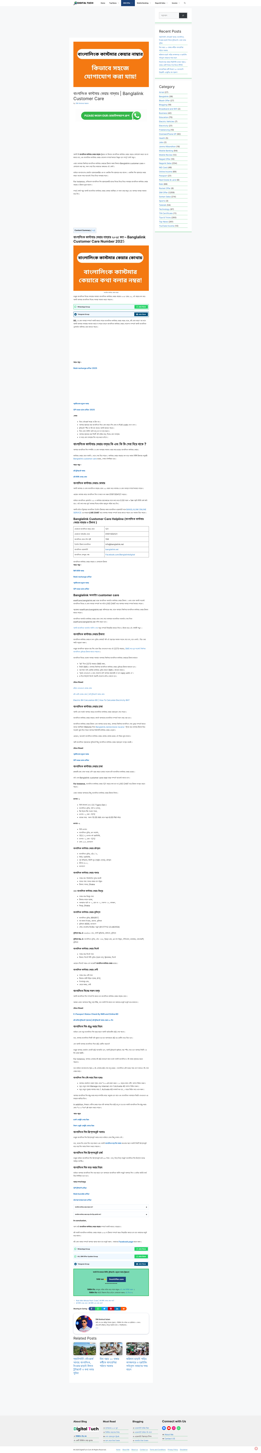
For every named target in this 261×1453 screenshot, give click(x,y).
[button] (185, 3)
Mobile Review (165, 155)
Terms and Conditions (158, 1450)
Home (103, 3)
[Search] (183, 15)
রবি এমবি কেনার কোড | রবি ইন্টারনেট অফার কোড (89, 694)
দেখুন (93, 230)
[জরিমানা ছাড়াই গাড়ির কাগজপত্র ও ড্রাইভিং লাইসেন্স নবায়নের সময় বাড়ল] (137, 1353)
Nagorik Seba (160, 3)
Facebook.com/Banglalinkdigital (120, 554)
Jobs (161, 142)
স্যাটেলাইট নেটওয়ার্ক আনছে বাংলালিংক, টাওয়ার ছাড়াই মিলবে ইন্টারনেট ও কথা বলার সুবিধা (83, 1366)
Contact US (169, 1438)
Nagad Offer (164, 159)
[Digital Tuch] (83, 3)
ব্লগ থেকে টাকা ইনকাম (112, 1440)
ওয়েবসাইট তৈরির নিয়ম (142, 1428)
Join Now (142, 307)
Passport (163, 176)
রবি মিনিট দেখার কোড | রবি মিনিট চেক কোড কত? (89, 1303)
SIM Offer (126, 3)
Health (162, 138)
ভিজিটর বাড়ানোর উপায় (112, 1432)
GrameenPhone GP (167, 134)
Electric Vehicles (166, 121)
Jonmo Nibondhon (167, 146)
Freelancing (164, 130)
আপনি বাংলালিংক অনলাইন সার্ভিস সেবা (85, 628)
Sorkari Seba (165, 197)
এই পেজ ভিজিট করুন (127, 1289)
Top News (112, 3)
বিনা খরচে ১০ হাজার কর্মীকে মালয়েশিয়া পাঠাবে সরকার (109, 1362)
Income (174, 3)
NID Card (163, 167)
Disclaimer (184, 1450)
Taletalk (162, 205)
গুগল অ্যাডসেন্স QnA (112, 1436)
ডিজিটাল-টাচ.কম (81, 1436)
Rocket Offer (165, 188)
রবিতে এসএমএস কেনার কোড (82, 688)
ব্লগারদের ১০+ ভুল (111, 1428)
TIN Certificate (166, 213)
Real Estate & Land (167, 180)
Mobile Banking (142, 3)
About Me (168, 1434)
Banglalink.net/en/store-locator (110, 727)
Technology (164, 209)
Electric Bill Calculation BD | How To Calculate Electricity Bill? (101, 700)
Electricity (163, 126)
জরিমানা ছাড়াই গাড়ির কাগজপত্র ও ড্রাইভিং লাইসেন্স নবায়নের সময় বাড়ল (137, 1364)
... (97, 1327)
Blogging (163, 105)
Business (163, 113)
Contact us (144, 1450)
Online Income (165, 171)
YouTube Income (166, 226)
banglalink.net (111, 549)
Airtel (161, 92)
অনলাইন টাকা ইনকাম (141, 1440)
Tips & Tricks (165, 217)
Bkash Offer (164, 100)
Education (163, 117)
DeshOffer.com (116, 1279)
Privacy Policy (173, 1450)
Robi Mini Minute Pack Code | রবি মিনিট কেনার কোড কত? (95, 1301)
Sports (162, 201)
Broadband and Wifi (168, 109)
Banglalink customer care (85, 459)
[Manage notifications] (256, 1448)
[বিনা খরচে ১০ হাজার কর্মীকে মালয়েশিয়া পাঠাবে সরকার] (111, 1353)
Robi (161, 184)
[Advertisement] (111, 22)
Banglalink (164, 96)
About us (134, 1450)
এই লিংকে (128, 1292)
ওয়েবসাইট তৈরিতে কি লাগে (143, 1432)
